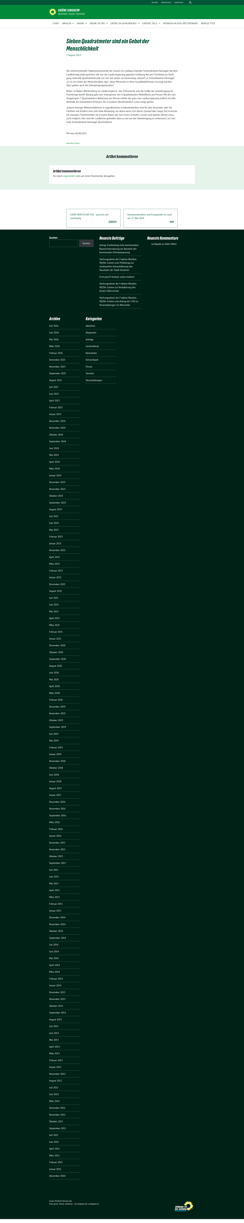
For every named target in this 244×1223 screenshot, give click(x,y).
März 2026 (54, 346)
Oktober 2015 (56, 856)
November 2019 (57, 713)
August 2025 (55, 380)
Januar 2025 (55, 414)
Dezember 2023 (57, 482)
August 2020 (55, 665)
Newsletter (91, 353)
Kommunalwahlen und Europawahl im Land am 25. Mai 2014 (150, 218)
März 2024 (54, 468)
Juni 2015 (54, 876)
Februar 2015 (56, 903)
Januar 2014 (55, 985)
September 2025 (57, 373)
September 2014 (57, 937)
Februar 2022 (56, 570)
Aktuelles (70, 143)
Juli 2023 (53, 516)
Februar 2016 (56, 829)
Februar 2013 (56, 1060)
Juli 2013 (53, 1026)
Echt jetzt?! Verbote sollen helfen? (117, 276)
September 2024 (57, 441)
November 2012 (57, 1073)
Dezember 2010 (57, 1175)
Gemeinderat (92, 346)
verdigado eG (93, 1204)
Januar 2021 (55, 638)
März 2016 (54, 822)
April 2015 (54, 890)
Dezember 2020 (57, 645)
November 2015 (57, 849)
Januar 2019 (55, 754)
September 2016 (57, 815)
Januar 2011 (55, 1169)
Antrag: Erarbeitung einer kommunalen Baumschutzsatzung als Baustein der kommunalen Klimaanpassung (119, 249)
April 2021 (54, 618)
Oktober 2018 (56, 767)
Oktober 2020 (56, 652)
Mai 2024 (54, 454)
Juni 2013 (54, 1033)
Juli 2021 (53, 597)
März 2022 (54, 563)
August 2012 (55, 1080)
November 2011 (57, 1114)
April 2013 (54, 1046)
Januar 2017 (55, 795)
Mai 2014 (54, 958)
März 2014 (54, 971)
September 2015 (57, 863)
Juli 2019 (53, 733)
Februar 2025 (56, 407)
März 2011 (54, 1155)
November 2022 (57, 550)
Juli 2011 (53, 1135)
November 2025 (57, 366)
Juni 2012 (54, 1094)
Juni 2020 (54, 672)
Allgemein (91, 332)
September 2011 (57, 1128)
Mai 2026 (54, 339)
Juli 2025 (53, 386)
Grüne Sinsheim (69, 10)
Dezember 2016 (57, 801)
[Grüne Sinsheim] (52, 11)
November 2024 (57, 427)
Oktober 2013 (56, 1005)
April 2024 (54, 461)
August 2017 (55, 788)
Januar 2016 (55, 835)
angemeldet (69, 175)
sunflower (69, 1204)
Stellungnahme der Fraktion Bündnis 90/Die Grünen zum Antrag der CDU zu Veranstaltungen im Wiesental (118, 301)
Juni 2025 (54, 393)
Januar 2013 (55, 1067)
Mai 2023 (54, 529)
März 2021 (54, 625)
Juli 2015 (53, 869)
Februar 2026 (56, 353)
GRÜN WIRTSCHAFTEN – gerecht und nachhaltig (93, 218)
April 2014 (54, 965)
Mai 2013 (54, 1039)
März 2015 (54, 897)
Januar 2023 (55, 543)
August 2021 (55, 590)
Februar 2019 (56, 747)
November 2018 (57, 761)
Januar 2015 (55, 910)
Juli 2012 (53, 1087)
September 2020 (57, 659)
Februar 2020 (56, 699)
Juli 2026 (53, 325)
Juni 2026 (54, 332)
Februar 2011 (56, 1162)
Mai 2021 (54, 611)
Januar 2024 (55, 475)
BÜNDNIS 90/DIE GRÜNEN (71, 13)
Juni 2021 (54, 604)
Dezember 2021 (57, 584)
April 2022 (54, 557)
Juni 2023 (54, 522)
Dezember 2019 (57, 706)
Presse (77, 143)
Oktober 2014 (56, 931)
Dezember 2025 (57, 359)
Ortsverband (92, 359)
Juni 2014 (54, 951)
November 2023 (57, 489)
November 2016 (57, 808)
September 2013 (57, 1012)
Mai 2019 (54, 740)
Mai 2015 (54, 883)
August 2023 (55, 509)
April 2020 (54, 686)
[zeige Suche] (190, 2)
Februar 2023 (56, 536)
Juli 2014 (53, 944)
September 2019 (57, 727)
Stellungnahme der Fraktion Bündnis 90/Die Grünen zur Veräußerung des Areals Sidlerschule (117, 287)
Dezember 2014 (57, 917)
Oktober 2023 (56, 495)
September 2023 (57, 502)
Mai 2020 (54, 679)
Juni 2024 (54, 448)
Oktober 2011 (56, 1121)
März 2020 (54, 693)
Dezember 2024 (57, 421)
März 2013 (54, 1053)
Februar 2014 (56, 978)
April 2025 (54, 400)
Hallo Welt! (171, 243)
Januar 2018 (55, 781)
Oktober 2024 (56, 434)
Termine (90, 373)
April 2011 (54, 1148)
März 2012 (54, 1101)
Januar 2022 (55, 577)
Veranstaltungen (94, 380)
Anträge (90, 339)
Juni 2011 (54, 1141)
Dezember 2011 (57, 1107)
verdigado (156, 243)
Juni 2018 (54, 774)
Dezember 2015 (57, 842)
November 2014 (57, 924)
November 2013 (57, 999)
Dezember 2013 (57, 992)
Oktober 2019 (56, 720)
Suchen (53, 237)
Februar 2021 (56, 631)
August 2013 (55, 1019)
